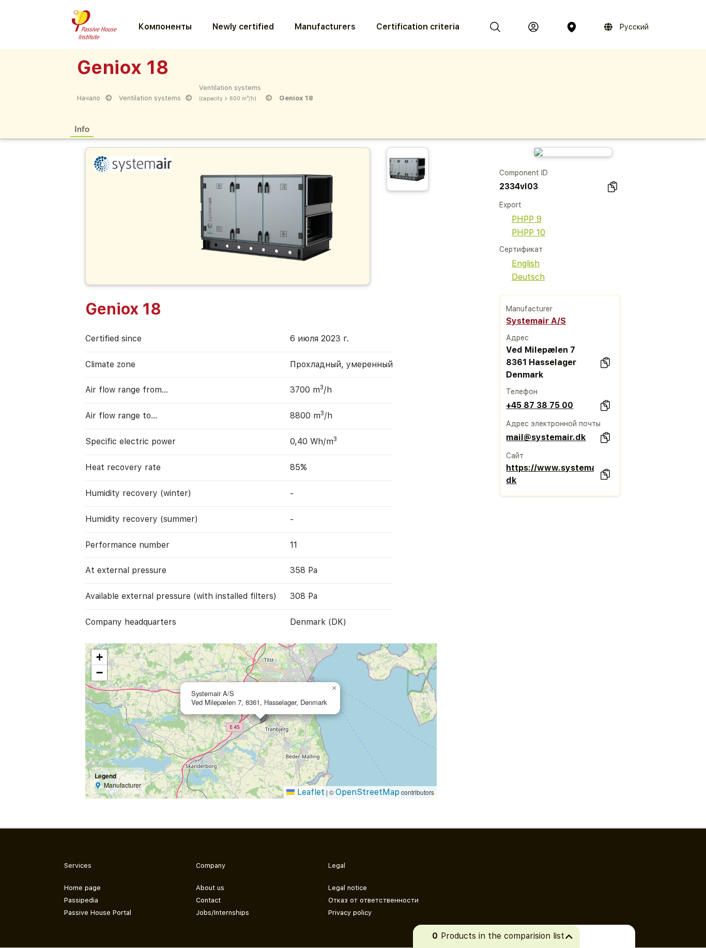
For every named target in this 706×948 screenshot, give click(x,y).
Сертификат (521, 249)
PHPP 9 (527, 219)
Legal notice (347, 888)
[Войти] (533, 27)
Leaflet (310, 792)
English (526, 263)
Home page (82, 888)
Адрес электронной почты (553, 423)
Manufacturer (529, 309)
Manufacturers (325, 27)
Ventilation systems (150, 98)
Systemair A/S (536, 321)
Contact (208, 900)
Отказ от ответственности (373, 900)
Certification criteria (417, 27)
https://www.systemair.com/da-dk (550, 474)
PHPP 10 (528, 232)
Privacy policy (350, 912)
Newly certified (243, 27)
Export (510, 205)
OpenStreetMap (367, 792)
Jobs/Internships (222, 912)
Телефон (522, 391)
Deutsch (528, 277)
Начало (88, 98)
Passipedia (81, 900)
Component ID (523, 173)
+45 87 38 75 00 (539, 405)
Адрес (517, 338)
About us (210, 888)
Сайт (515, 456)
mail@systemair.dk (546, 437)
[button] (334, 688)
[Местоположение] (571, 27)
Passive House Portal (97, 912)
